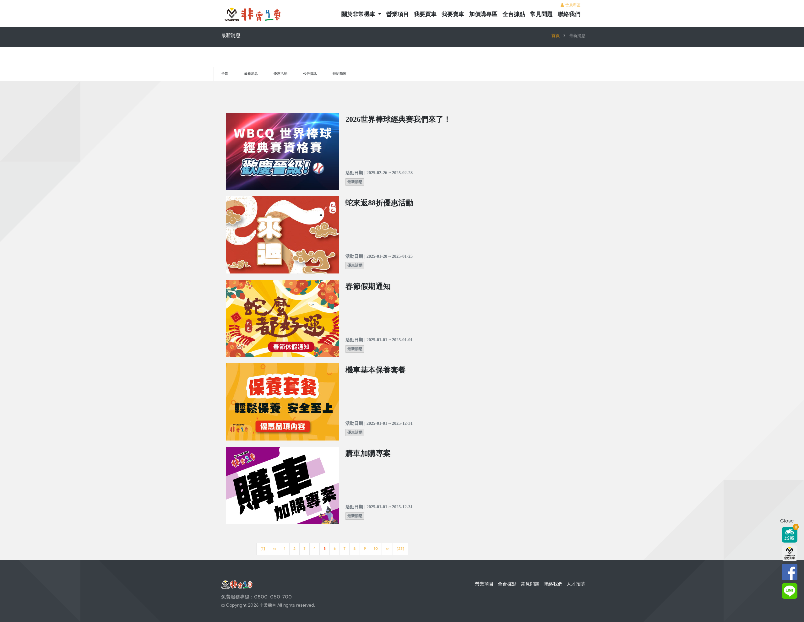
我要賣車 (453, 14)
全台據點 (514, 14)
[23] (400, 549)
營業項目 (397, 14)
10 (376, 549)
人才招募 (576, 584)
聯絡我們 (569, 14)
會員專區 (572, 5)
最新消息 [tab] (251, 74)
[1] (262, 549)
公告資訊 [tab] (310, 74)
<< (274, 549)
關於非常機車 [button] (359, 14)
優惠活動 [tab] (280, 74)
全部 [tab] (224, 74)
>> (387, 549)
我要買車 (425, 14)
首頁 (555, 36)
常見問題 (541, 14)
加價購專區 (483, 14)
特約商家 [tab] (339, 74)
